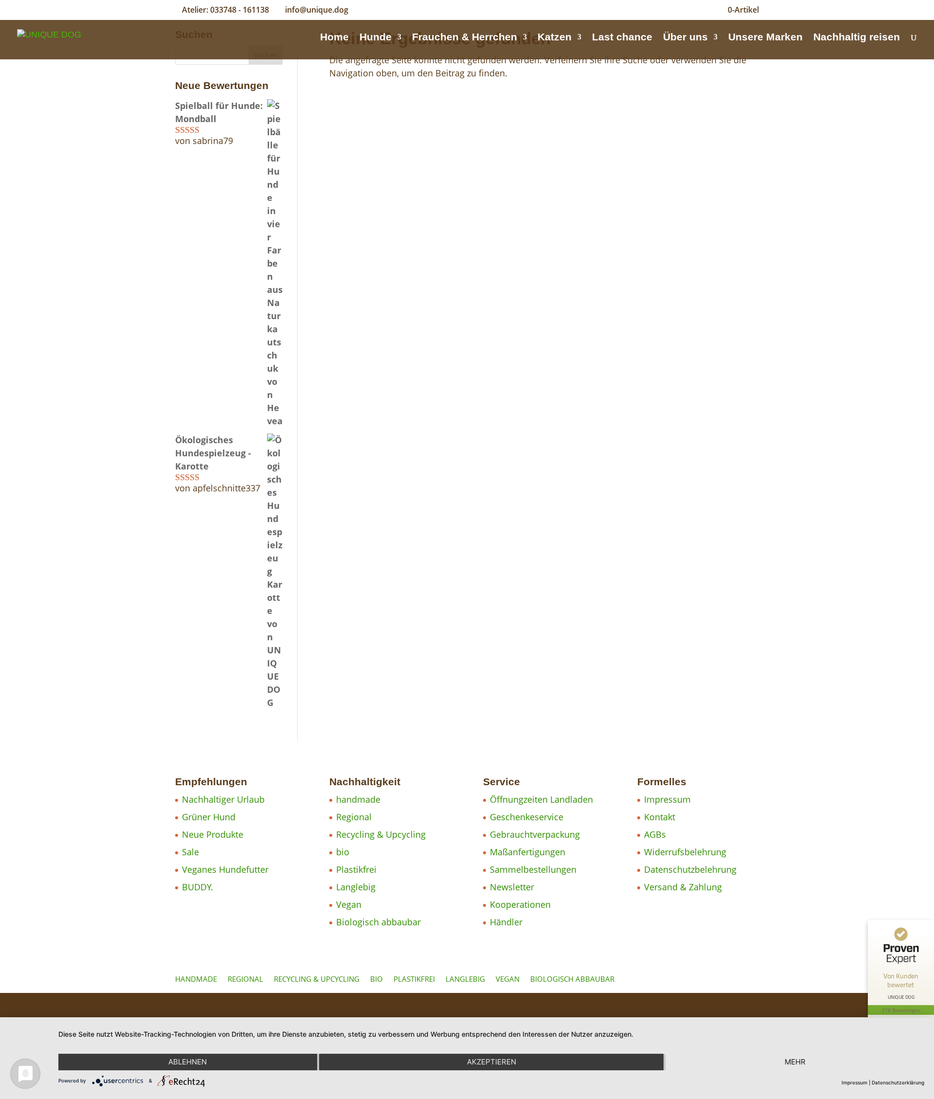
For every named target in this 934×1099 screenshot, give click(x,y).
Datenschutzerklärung (898, 1082)
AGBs (655, 834)
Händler (506, 922)
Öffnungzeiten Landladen (541, 799)
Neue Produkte (212, 834)
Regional (354, 817)
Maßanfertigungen (527, 852)
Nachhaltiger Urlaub (223, 799)
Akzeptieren (491, 1061)
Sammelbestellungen (533, 869)
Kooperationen (520, 904)
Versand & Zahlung (683, 887)
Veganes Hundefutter (225, 869)
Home (334, 38)
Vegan (348, 904)
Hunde (375, 38)
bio (342, 852)
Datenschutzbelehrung (690, 869)
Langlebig (356, 887)
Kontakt (659, 817)
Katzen (555, 38)
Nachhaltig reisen (856, 38)
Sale (190, 852)
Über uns (685, 38)
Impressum (667, 799)
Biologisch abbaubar (378, 922)
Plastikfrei (356, 869)
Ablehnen (187, 1061)
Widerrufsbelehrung (685, 852)
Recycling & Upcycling (381, 834)
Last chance (622, 38)
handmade (358, 799)
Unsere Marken (765, 38)
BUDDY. (197, 887)
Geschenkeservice (526, 817)
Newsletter (512, 887)
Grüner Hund (208, 817)
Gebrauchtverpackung (535, 834)
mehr (795, 1061)
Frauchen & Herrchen (464, 38)
